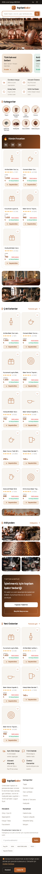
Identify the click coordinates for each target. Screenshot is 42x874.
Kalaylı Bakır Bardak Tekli (31, 451)
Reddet (8, 870)
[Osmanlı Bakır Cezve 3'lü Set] (30, 158)
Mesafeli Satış (28, 821)
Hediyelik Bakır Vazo (12, 248)
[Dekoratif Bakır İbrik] (11, 477)
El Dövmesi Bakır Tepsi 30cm (31, 489)
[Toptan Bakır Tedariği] (21, 34)
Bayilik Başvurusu (21, 611)
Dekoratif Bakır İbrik (10, 489)
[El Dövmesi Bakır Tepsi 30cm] (31, 477)
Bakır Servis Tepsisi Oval (30, 209)
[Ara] (37, 14)
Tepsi (25, 784)
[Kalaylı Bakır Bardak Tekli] (31, 439)
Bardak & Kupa (28, 788)
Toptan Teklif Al (21, 605)
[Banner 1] (18, 48)
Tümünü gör (33, 309)
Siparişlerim (6, 817)
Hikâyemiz (34, 523)
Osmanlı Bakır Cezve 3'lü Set (30, 169)
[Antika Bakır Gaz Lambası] (12, 158)
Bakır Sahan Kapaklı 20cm (31, 412)
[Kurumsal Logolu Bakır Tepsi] (12, 197)
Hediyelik (26, 803)
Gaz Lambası (27, 792)
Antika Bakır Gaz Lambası (12, 169)
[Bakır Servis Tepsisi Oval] (30, 197)
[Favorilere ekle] (17, 153)
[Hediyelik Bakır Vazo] (12, 237)
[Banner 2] (20, 48)
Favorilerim (6, 824)
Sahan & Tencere (29, 800)
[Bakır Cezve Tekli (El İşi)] (11, 439)
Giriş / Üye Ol (6, 813)
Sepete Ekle (13, 185)
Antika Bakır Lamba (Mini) (31, 648)
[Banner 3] (22, 48)
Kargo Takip (6, 821)
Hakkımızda (27, 813)
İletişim (25, 824)
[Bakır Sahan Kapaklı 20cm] (31, 400)
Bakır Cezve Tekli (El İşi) (11, 451)
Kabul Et (20, 870)
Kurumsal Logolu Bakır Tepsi (12, 209)
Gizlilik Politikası (8, 864)
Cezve (25, 796)
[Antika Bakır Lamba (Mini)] (31, 636)
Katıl (36, 840)
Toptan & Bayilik (29, 817)
